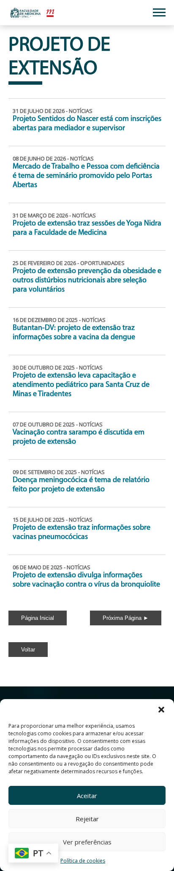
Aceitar (87, 795)
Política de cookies (82, 860)
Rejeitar (87, 819)
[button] (161, 709)
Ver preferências (87, 842)
